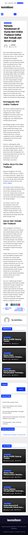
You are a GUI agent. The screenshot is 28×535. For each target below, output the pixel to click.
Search (4, 384)
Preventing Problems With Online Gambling (18, 309)
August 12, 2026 (9, 493)
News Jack (22, 526)
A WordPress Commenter (10, 434)
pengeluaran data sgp (20, 531)
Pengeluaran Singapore (8, 531)
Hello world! (22, 434)
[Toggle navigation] (15, 14)
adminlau (13, 45)
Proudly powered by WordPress (8, 526)
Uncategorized (7, 337)
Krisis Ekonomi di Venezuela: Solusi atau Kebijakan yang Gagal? (13, 507)
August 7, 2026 (9, 509)
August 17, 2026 (9, 477)
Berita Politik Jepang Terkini (12, 340)
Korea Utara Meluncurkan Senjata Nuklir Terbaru (12, 357)
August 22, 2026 (9, 460)
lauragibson (7, 7)
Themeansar (14, 528)
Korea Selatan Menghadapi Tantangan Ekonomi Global (13, 372)
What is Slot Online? (8, 308)
